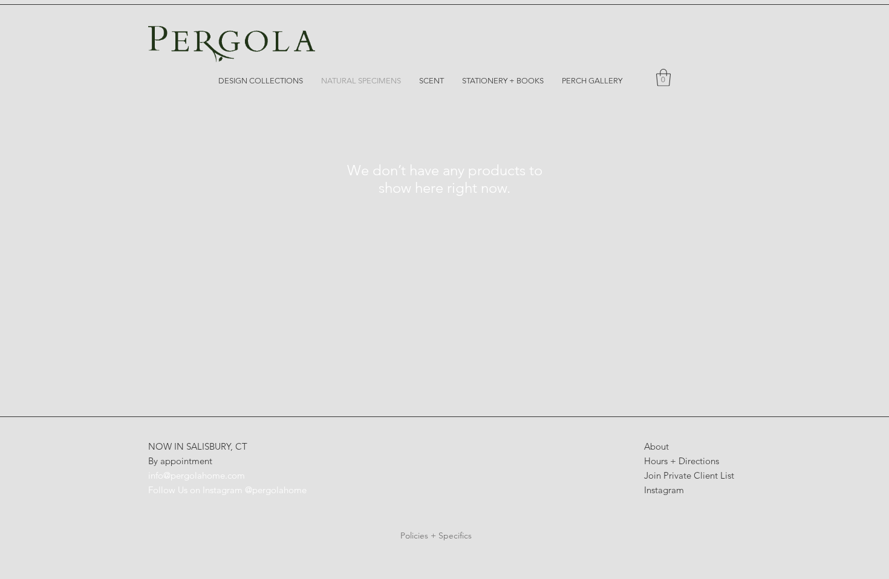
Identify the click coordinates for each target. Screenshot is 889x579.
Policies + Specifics (436, 535)
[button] (663, 77)
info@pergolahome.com (196, 475)
